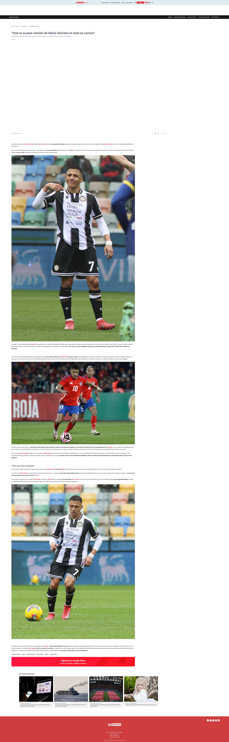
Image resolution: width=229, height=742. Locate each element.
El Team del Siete (23, 26)
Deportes (17, 26)
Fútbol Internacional (115, 2)
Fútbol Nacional (105, 2)
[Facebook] (158, 133)
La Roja (123, 2)
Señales (140, 2)
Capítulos (170, 17)
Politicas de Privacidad (114, 737)
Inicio (12, 26)
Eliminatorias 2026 (31, 654)
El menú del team (215, 17)
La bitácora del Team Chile (203, 17)
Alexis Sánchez (53, 654)
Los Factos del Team (191, 17)
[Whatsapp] (155, 133)
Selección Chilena (16, 654)
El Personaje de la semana (179, 17)
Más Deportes (130, 2)
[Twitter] (161, 133)
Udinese (46, 654)
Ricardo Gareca (39, 654)
